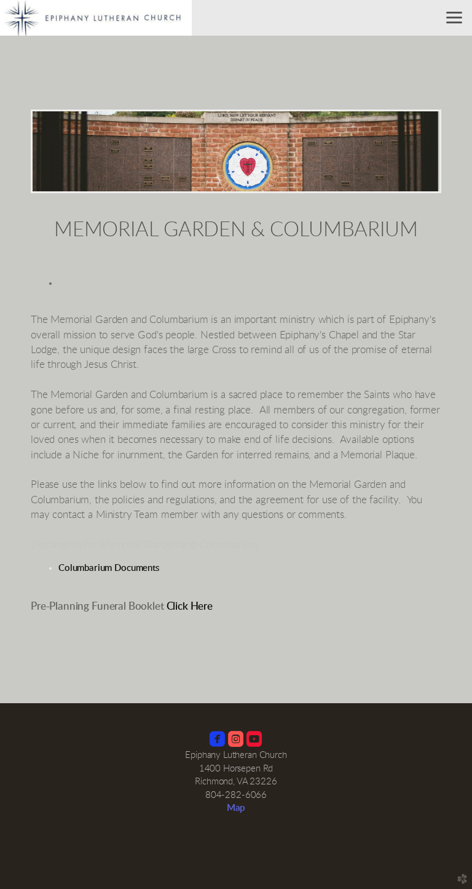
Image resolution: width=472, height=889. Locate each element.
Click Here (190, 606)
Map (236, 808)
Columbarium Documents (109, 568)
